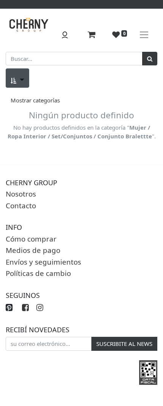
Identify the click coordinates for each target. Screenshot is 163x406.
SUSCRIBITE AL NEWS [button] (124, 343)
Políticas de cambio (38, 273)
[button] (17, 78)
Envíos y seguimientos (43, 262)
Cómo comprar (31, 238)
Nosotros (21, 193)
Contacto (21, 205)
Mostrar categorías (35, 100)
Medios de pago (33, 250)
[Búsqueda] (149, 59)
